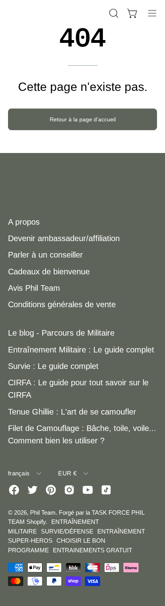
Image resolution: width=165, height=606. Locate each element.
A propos (24, 221)
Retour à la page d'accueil (83, 119)
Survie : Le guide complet (53, 366)
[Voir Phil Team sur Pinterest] (51, 490)
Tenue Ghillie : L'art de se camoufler (72, 411)
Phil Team (43, 512)
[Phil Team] (48, 13)
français (19, 473)
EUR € (67, 473)
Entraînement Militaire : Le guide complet (81, 349)
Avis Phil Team (34, 288)
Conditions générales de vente (62, 304)
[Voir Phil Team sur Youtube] (88, 490)
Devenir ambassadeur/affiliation (64, 238)
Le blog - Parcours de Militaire (61, 332)
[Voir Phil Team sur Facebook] (14, 490)
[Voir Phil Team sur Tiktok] (106, 490)
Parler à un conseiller (45, 254)
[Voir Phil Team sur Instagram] (69, 490)
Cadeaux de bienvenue (49, 271)
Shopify (36, 521)
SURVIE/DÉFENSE (67, 531)
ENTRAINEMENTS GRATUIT (92, 550)
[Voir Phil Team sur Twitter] (32, 490)
